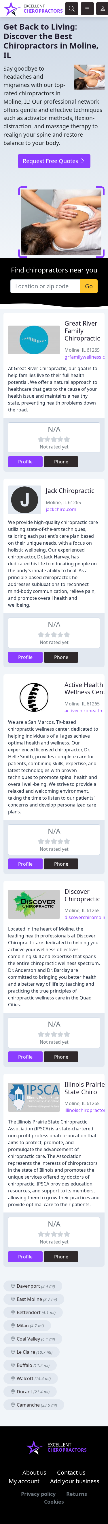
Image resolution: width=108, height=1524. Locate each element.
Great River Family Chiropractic (82, 330)
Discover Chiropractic (82, 895)
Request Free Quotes (51, 161)
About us (34, 1472)
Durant (33, 1391)
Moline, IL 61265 (82, 350)
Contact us (71, 1472)
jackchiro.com (61, 509)
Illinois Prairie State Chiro (85, 1088)
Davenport (35, 1286)
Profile (25, 462)
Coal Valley (35, 1339)
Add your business (74, 1481)
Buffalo (33, 1365)
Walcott (33, 1378)
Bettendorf (36, 1312)
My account (24, 1481)
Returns (76, 1493)
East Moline (36, 1299)
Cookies (54, 1501)
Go (89, 286)
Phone (61, 462)
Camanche (36, 1405)
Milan (30, 1325)
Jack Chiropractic (70, 490)
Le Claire (34, 1352)
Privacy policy (38, 1493)
